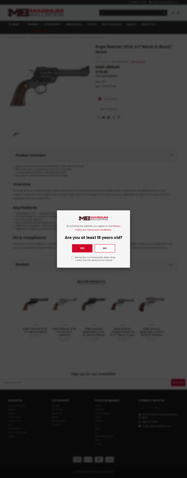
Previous (179, 468)
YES (82, 248)
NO (105, 248)
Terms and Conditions (99, 229)
